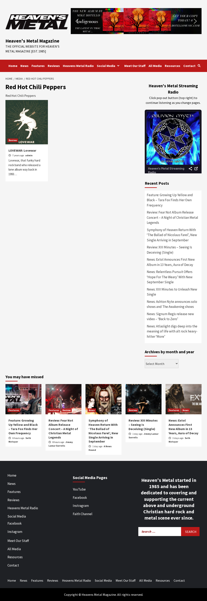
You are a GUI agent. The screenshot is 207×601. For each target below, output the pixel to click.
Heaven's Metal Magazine (32, 41)
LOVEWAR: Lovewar (22, 150)
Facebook (14, 523)
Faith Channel (82, 514)
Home (12, 66)
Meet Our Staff (135, 66)
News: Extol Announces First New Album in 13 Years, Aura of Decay (171, 262)
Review (13, 140)
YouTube (79, 489)
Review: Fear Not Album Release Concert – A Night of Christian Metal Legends (172, 217)
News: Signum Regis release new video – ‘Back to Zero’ (170, 316)
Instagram (14, 531)
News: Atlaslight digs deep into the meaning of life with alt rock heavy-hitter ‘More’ (172, 331)
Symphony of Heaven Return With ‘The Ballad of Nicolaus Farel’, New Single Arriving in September (172, 235)
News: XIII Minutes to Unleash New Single (172, 292)
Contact (189, 66)
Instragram (81, 505)
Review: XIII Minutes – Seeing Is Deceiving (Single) (169, 250)
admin (29, 155)
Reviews (54, 66)
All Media (155, 66)
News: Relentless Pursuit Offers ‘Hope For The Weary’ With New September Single (169, 277)
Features (38, 66)
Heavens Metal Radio (78, 66)
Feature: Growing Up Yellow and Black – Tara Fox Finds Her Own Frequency (170, 200)
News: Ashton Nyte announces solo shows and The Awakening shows (172, 304)
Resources (172, 66)
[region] (136, 21)
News (24, 66)
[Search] (199, 66)
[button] (136, 21)
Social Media (106, 66)
